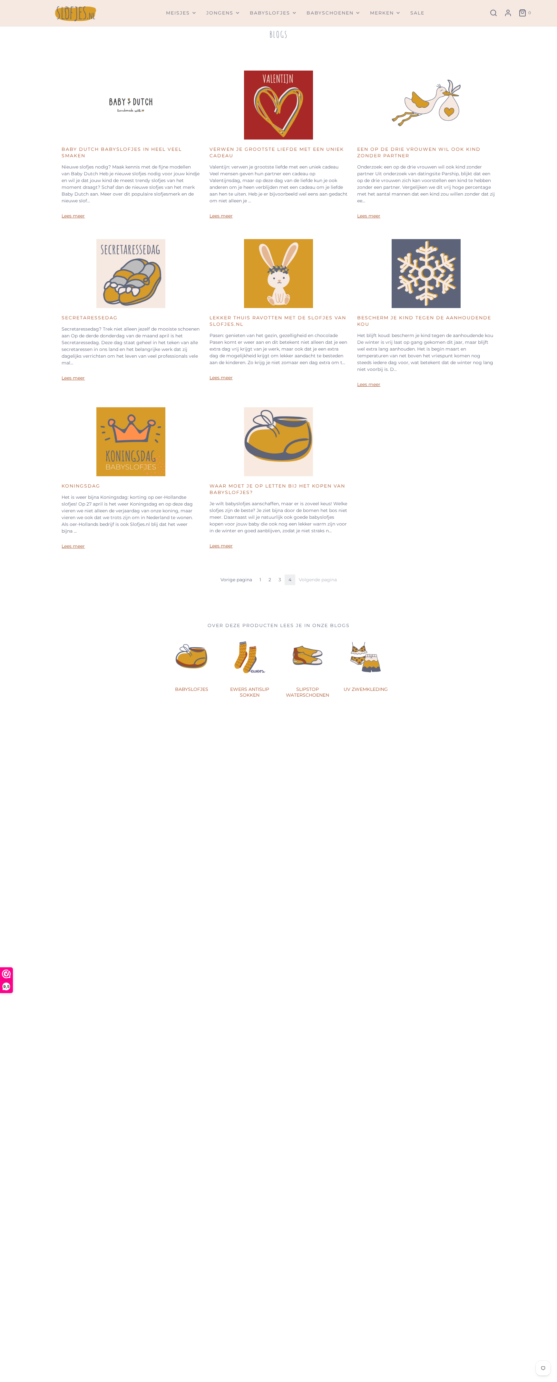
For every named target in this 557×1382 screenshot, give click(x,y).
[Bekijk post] (130, 105)
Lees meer (73, 216)
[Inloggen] (508, 13)
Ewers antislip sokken (249, 692)
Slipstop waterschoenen (307, 692)
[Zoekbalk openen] (493, 13)
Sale (417, 13)
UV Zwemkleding (366, 689)
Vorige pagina (236, 580)
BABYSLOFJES (191, 689)
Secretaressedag (90, 318)
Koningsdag (81, 486)
